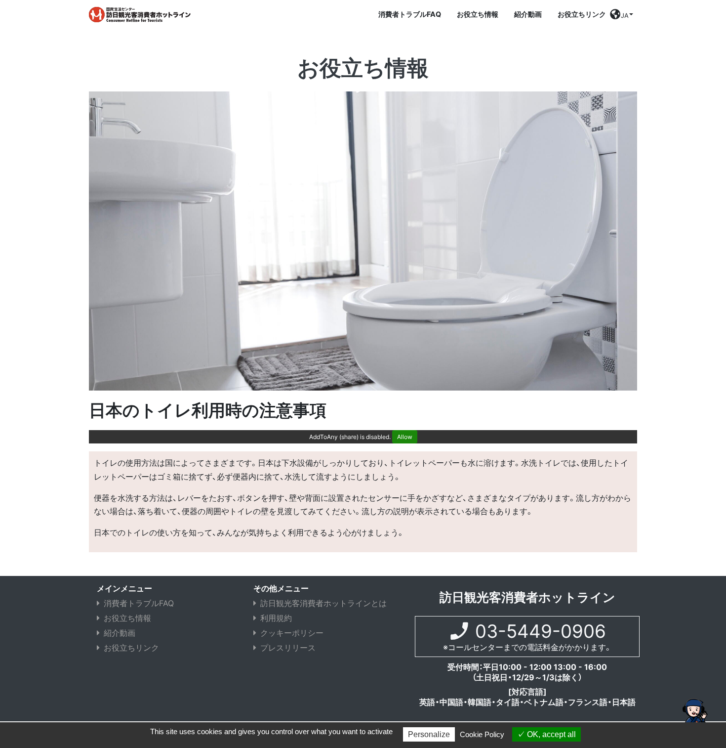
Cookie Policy (482, 734)
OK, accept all (550, 734)
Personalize (429, 734)
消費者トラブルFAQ (409, 14)
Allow (404, 436)
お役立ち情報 (477, 14)
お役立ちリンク (582, 14)
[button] (621, 16)
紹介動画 (528, 14)
